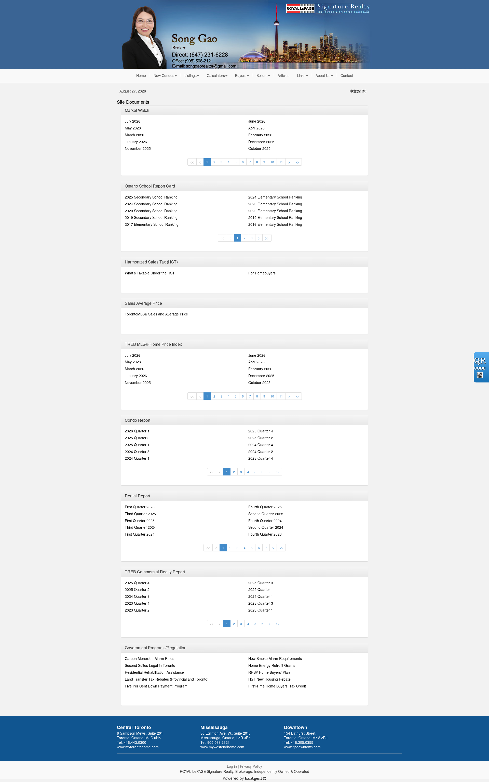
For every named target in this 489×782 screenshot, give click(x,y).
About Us (323, 75)
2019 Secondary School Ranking (151, 217)
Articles (283, 75)
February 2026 (260, 134)
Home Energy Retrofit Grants (271, 665)
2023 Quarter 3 (260, 603)
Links (301, 75)
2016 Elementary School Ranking (275, 224)
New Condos (164, 75)
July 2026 (132, 121)
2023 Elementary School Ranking (275, 203)
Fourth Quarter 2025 (265, 506)
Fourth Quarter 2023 (265, 534)
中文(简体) (358, 91)
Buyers (240, 75)
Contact (347, 75)
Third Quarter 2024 (140, 527)
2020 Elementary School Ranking (275, 210)
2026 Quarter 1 (137, 430)
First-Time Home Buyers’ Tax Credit (277, 685)
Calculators (216, 75)
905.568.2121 (218, 742)
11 (281, 162)
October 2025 (259, 148)
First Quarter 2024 (140, 534)
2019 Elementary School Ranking (275, 217)
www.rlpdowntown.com (302, 746)
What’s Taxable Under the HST (150, 272)
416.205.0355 (302, 742)
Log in (232, 766)
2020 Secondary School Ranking (151, 210)
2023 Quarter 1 (260, 610)
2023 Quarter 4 (260, 458)
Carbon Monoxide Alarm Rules (149, 658)
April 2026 (256, 127)
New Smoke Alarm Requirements (275, 658)
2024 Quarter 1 (137, 458)
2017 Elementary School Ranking (152, 224)
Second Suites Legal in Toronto (150, 665)
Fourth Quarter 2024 (265, 520)
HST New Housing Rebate (269, 679)
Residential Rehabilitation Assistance (154, 672)
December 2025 (261, 141)
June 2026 (256, 121)
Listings (190, 75)
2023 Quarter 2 (137, 610)
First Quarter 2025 (140, 520)
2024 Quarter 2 (260, 451)
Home (141, 75)
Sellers (261, 75)
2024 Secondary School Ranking (151, 203)
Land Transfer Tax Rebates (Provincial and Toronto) (167, 679)
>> (297, 162)
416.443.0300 (135, 742)
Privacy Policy (251, 766)
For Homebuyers (262, 272)
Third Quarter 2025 (140, 513)
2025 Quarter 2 (260, 437)
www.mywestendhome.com (222, 746)
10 (272, 162)
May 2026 (133, 127)
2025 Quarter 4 (260, 430)
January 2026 (136, 141)
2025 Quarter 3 (137, 437)
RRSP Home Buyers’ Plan (269, 672)
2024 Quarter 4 (260, 444)
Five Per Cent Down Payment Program (156, 685)
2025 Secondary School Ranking (151, 197)
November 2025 (138, 148)
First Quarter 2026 (140, 506)
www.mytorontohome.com (138, 746)
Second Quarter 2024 (265, 527)
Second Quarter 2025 (265, 513)
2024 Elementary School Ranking (275, 197)
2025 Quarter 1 (137, 444)
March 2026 (134, 134)
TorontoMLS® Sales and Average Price (156, 313)
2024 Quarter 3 (137, 451)
